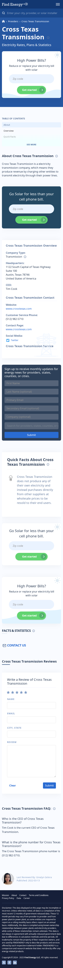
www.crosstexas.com (19, 308)
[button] (58, 4)
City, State (14, 727)
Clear (12, 785)
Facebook (9, 962)
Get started (29, 90)
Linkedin (15, 962)
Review (12, 742)
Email (11, 713)
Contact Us (16, 645)
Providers (13, 21)
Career (27, 898)
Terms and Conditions (38, 895)
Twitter (14, 340)
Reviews (8, 142)
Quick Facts (10, 136)
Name (11, 699)
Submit (31, 435)
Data (19, 898)
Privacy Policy (8, 898)
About (7, 124)
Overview (9, 130)
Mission (5, 895)
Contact (22, 895)
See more (31, 144)
